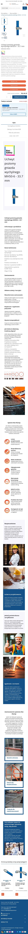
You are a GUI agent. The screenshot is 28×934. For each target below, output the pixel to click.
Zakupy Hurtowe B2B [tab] (14, 129)
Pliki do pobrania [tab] (14, 133)
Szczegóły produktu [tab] (14, 126)
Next (4, 40)
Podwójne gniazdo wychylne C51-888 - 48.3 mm (20, 884)
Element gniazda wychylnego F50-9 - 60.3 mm (6, 884)
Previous (4, 17)
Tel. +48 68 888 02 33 (6, 908)
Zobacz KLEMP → (14, 114)
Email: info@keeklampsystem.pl (8, 910)
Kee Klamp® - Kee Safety (7, 881)
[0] (26, 4)
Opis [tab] (14, 123)
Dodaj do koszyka (19, 97)
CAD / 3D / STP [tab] (14, 136)
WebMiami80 (8, 929)
